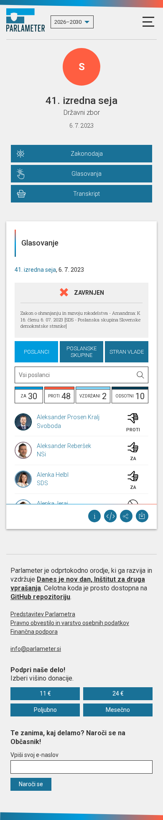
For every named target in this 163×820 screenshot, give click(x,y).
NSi (41, 454)
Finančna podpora (34, 631)
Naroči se (31, 784)
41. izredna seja (35, 269)
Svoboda (49, 426)
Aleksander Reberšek (64, 446)
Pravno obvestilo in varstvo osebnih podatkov (69, 623)
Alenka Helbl (53, 474)
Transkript (86, 193)
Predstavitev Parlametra (42, 614)
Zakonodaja (87, 153)
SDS (42, 483)
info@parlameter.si (35, 648)
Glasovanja (86, 173)
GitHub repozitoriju (40, 597)
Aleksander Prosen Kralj (68, 417)
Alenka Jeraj (52, 503)
